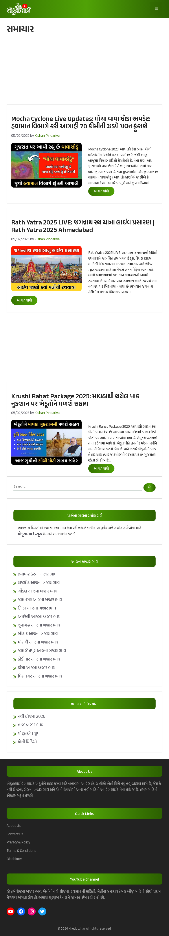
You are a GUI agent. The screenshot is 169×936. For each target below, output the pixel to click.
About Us (14, 826)
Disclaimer (14, 859)
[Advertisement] (84, 71)
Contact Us (15, 834)
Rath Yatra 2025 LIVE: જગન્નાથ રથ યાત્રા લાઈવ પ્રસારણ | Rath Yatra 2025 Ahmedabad (82, 226)
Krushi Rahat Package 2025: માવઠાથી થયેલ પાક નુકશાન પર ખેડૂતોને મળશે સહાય (75, 400)
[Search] (149, 487)
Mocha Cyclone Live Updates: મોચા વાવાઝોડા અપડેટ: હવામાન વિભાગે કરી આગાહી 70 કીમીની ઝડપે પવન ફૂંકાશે (80, 123)
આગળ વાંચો (101, 191)
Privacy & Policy (18, 842)
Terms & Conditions (21, 851)
